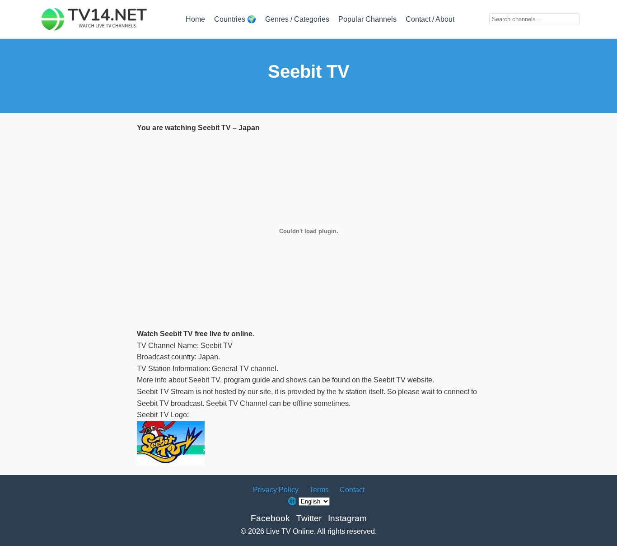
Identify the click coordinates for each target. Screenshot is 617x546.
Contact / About (430, 19)
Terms (319, 490)
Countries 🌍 (235, 19)
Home (195, 19)
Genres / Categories (297, 19)
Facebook (270, 518)
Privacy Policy (276, 490)
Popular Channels (367, 19)
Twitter (309, 518)
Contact (352, 490)
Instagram (347, 518)
